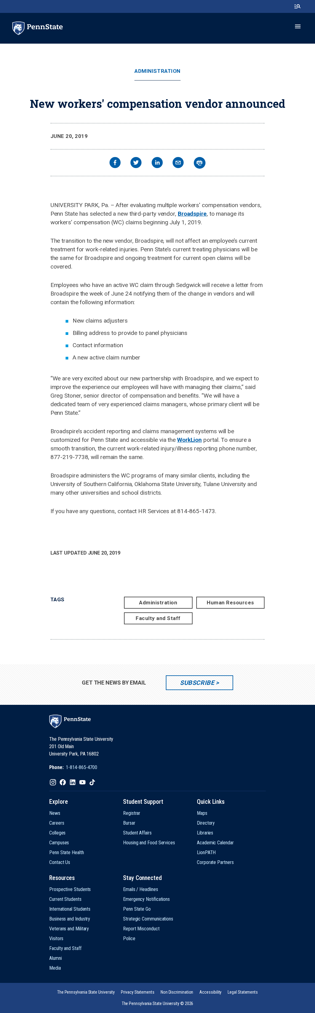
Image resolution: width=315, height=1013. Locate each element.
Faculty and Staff (158, 618)
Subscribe (197, 682)
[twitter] (136, 163)
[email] (178, 163)
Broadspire (192, 213)
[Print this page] (199, 163)
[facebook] (115, 163)
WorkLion (189, 439)
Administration (157, 71)
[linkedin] (157, 163)
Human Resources (230, 602)
